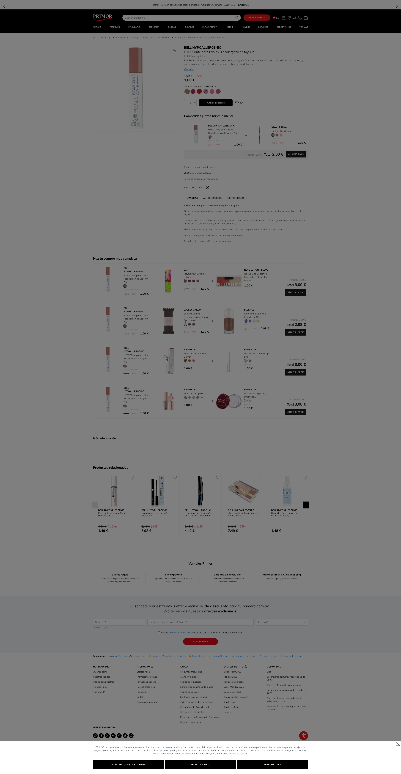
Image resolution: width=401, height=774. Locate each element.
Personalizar (272, 764)
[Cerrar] (398, 744)
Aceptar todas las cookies (128, 764)
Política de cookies (238, 753)
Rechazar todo (200, 764)
